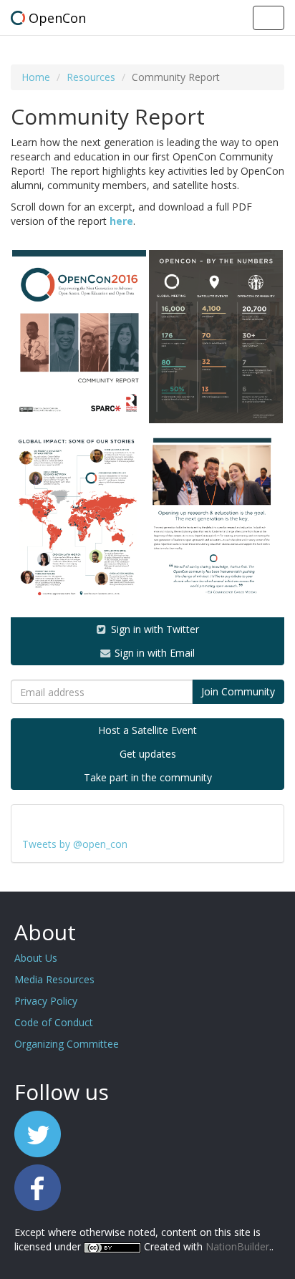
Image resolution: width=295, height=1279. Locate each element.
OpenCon (57, 17)
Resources (91, 77)
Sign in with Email (153, 653)
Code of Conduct (53, 1022)
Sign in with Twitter (153, 629)
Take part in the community (148, 777)
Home (35, 77)
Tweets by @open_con (74, 844)
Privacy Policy (45, 1001)
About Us (35, 958)
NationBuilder (237, 1246)
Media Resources (54, 979)
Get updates (148, 754)
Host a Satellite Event (147, 730)
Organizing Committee (66, 1044)
